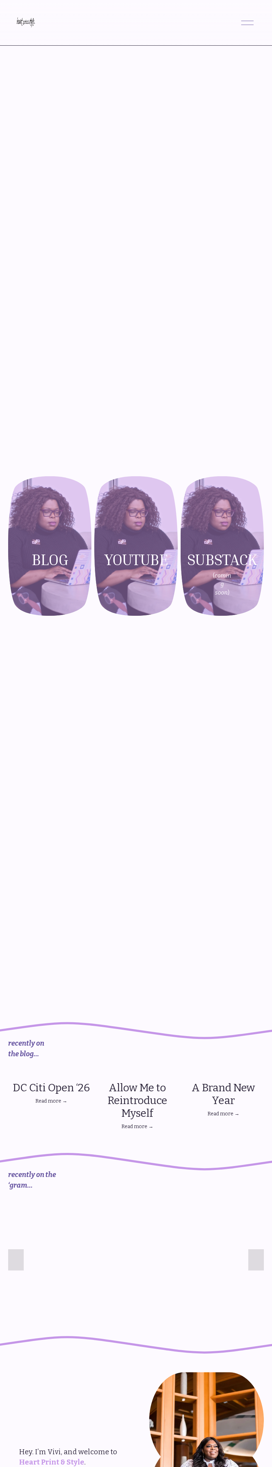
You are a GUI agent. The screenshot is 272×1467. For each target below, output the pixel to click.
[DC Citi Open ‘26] (51, 1073)
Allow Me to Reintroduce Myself (137, 1100)
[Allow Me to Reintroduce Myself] (137, 1073)
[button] (252, 1062)
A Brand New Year (223, 1094)
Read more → (51, 1101)
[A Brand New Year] (223, 1073)
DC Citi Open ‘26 (51, 1087)
